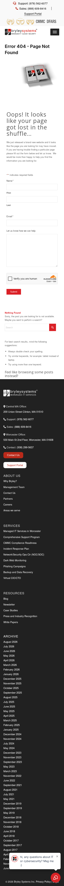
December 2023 (12, 752)
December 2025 (12, 678)
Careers (7, 504)
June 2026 (9, 651)
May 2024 (9, 748)
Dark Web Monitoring (14, 560)
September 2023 (12, 762)
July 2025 (8, 702)
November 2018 (12, 822)
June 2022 (9, 780)
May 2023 (9, 766)
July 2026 (8, 646)
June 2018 (9, 831)
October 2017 (11, 840)
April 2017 (9, 854)
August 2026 (10, 641)
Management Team (14, 487)
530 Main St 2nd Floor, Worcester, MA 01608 (28, 439)
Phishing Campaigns (14, 566)
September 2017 (12, 845)
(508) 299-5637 (25, 447)
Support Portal (33, 14)
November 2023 (12, 757)
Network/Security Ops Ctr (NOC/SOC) (23, 554)
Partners (8, 498)
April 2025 (9, 715)
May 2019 (9, 812)
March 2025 (10, 720)
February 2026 (11, 669)
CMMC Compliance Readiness (20, 543)
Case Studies (10, 610)
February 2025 (11, 725)
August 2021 (10, 789)
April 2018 (9, 836)
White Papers (10, 622)
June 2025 (9, 706)
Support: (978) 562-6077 (33, 3)
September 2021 (12, 785)
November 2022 (12, 775)
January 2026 (11, 674)
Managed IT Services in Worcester (22, 531)
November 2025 (12, 683)
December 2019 (12, 803)
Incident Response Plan (16, 548)
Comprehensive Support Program (21, 537)
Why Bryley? (10, 481)
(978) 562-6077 (25, 419)
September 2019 (12, 808)
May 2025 (9, 711)
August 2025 (10, 697)
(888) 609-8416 (22, 426)
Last (8, 205)
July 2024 (8, 743)
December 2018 (12, 817)
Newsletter (9, 604)
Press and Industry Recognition (20, 616)
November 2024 (12, 739)
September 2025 (12, 692)
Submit (13, 291)
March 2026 (10, 665)
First (8, 192)
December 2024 (12, 734)
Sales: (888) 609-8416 (32, 8)
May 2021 (9, 799)
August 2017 (10, 849)
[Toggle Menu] (55, 32)
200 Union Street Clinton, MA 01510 (23, 411)
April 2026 (9, 660)
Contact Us (13, 455)
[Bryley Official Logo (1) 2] (22, 32)
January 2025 (11, 729)
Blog (5, 598)
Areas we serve (11, 510)
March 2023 (10, 771)
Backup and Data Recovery (18, 572)
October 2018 (11, 826)
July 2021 (8, 794)
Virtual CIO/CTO (12, 578)
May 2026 (9, 655)
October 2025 (11, 688)
